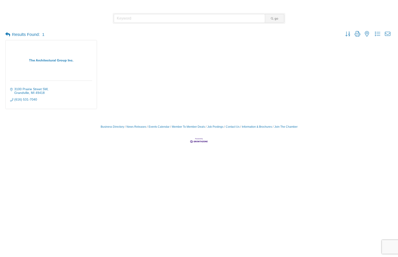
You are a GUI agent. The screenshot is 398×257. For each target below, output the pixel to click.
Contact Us (233, 126)
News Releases (136, 126)
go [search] (276, 18)
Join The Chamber (286, 126)
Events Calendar (159, 126)
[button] (7, 34)
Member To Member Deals (188, 126)
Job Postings (215, 126)
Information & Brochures (257, 126)
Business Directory (112, 126)
